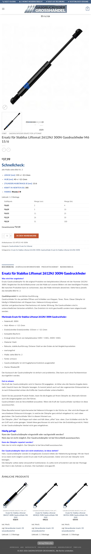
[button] (3, 9)
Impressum (14, 547)
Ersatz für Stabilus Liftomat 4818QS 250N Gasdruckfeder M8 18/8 (45, 515)
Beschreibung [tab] (8, 267)
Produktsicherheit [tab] (49, 267)
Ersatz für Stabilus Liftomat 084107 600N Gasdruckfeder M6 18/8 (15, 515)
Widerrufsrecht (65, 547)
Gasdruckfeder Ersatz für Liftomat (25, 133)
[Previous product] (8, 149)
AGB (22, 547)
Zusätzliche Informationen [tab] (28, 267)
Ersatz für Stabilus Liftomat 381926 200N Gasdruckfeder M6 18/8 (75, 515)
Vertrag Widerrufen (46, 543)
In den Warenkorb (26, 236)
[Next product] (4, 149)
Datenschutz (30, 547)
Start (4, 133)
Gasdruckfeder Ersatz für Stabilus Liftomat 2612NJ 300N (60, 250)
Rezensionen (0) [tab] (66, 267)
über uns (77, 547)
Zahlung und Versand (47, 547)
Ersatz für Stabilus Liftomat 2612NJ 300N (25, 250)
